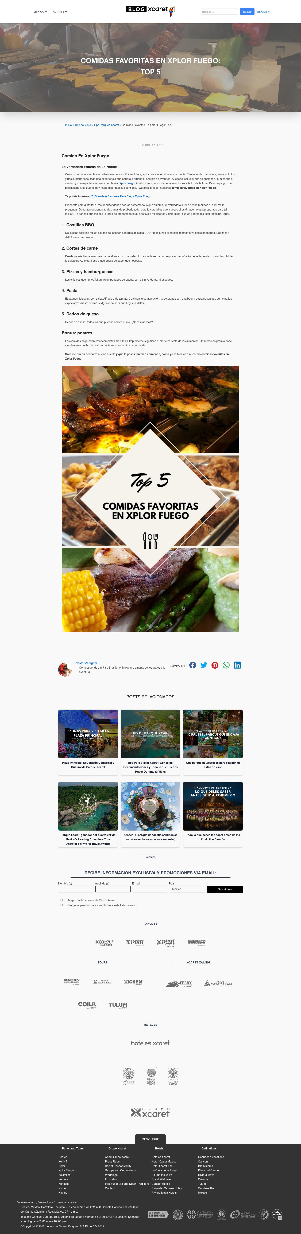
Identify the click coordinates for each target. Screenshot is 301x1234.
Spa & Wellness (161, 1179)
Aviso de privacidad (67, 1202)
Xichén (63, 1188)
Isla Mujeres (205, 1166)
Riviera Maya (206, 1175)
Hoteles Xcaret (161, 1157)
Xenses (63, 1179)
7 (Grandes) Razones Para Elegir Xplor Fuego (121, 196)
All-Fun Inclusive (162, 1175)
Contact (110, 1188)
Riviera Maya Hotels (164, 1193)
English (263, 12)
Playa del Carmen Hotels (167, 1188)
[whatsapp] (226, 665)
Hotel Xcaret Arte (162, 1166)
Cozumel (203, 1179)
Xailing (63, 1193)
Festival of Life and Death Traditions (127, 1184)
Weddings (111, 1175)
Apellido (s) (102, 883)
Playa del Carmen (209, 1170)
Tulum (202, 1184)
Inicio (68, 125)
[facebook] (192, 665)
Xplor (62, 1166)
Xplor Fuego (126, 183)
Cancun (203, 1161)
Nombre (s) (65, 883)
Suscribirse (225, 889)
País (172, 883)
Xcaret (58, 12)
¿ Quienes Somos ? (45, 1202)
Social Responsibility (118, 1166)
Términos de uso (25, 1202)
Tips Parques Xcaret (106, 125)
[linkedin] (237, 665)
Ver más (150, 857)
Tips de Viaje (83, 125)
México (38, 12)
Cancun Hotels (161, 1184)
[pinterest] (214, 665)
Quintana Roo (206, 1188)
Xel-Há (63, 1161)
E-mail (136, 883)
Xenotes (64, 1184)
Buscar (247, 12)
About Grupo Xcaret (117, 1157)
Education (111, 1179)
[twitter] (203, 665)
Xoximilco (65, 1175)
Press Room (112, 1161)
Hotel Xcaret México (164, 1161)
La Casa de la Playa (164, 1170)
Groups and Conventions (120, 1170)
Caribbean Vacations (211, 1157)
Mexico (202, 1193)
